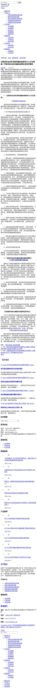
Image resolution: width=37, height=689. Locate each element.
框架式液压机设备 (13, 17)
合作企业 (11, 47)
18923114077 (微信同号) (12, 615)
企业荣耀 (11, 26)
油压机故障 (16, 345)
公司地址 (11, 53)
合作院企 (7, 43)
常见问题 (11, 41)
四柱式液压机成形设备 (15, 18)
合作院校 (11, 45)
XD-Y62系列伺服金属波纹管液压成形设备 (17, 547)
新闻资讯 (7, 36)
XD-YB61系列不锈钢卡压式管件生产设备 (17, 557)
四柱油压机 (9, 345)
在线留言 (11, 51)
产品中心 (7, 13)
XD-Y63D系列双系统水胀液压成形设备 (16, 538)
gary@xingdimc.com (11, 622)
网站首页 (7, 11)
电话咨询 (7, 686)
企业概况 (11, 28)
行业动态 (11, 39)
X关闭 (3, 630)
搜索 (19, 2)
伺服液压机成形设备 (14, 22)
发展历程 (11, 34)
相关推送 (5, 360)
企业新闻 (11, 37)
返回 (2, 354)
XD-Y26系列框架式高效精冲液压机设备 (17, 518)
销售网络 (11, 32)
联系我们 (7, 49)
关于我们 (7, 24)
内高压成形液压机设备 (15, 15)
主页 (9, 58)
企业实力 (11, 30)
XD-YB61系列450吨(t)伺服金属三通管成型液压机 (19, 528)
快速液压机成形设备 (14, 20)
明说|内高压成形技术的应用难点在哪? (16, 493)
